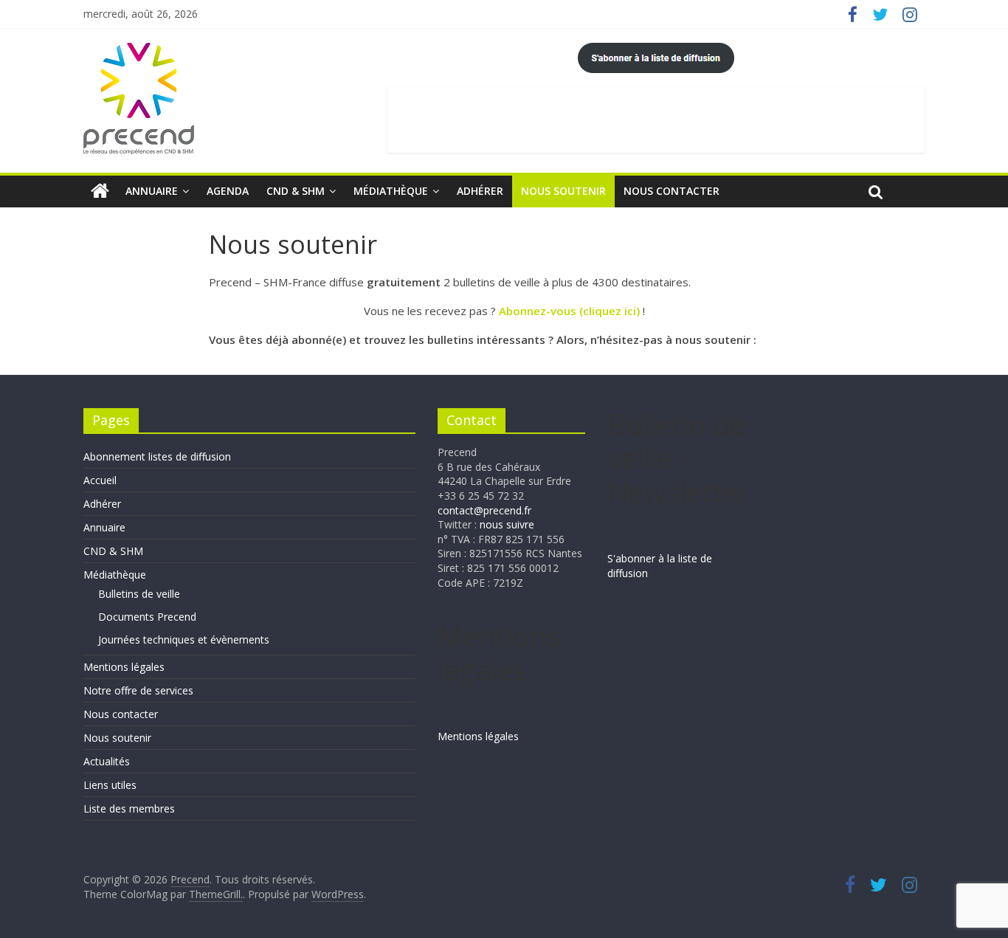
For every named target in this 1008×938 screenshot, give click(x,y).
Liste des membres (129, 808)
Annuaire (151, 191)
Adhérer (480, 191)
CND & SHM (295, 191)
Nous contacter (671, 191)
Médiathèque (390, 191)
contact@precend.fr (484, 510)
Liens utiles (110, 785)
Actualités (106, 761)
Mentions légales (124, 667)
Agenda (228, 191)
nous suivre (507, 524)
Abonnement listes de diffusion (157, 456)
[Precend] (100, 191)
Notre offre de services (138, 690)
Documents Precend (147, 617)
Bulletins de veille (139, 594)
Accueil (100, 480)
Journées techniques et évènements (183, 639)
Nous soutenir (563, 191)
